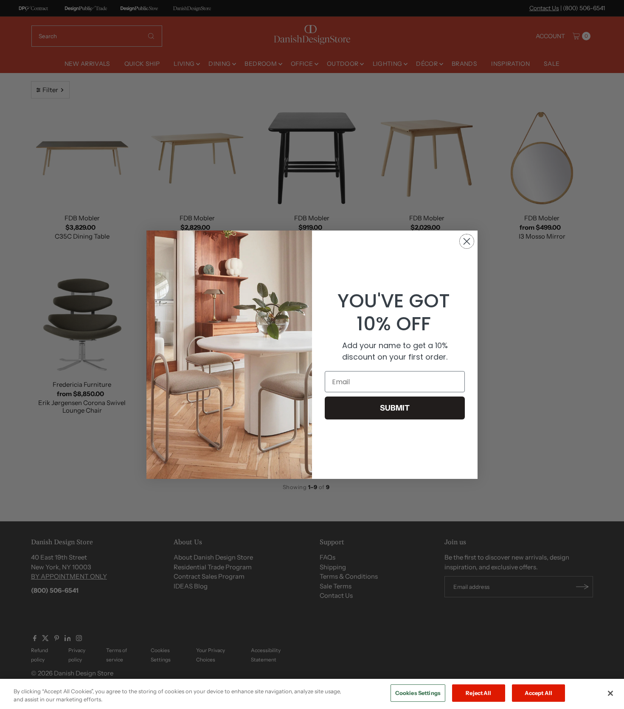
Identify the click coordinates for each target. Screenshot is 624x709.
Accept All (538, 692)
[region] (312, 694)
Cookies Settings (418, 692)
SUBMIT (395, 408)
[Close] (610, 693)
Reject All (478, 692)
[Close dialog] (466, 241)
